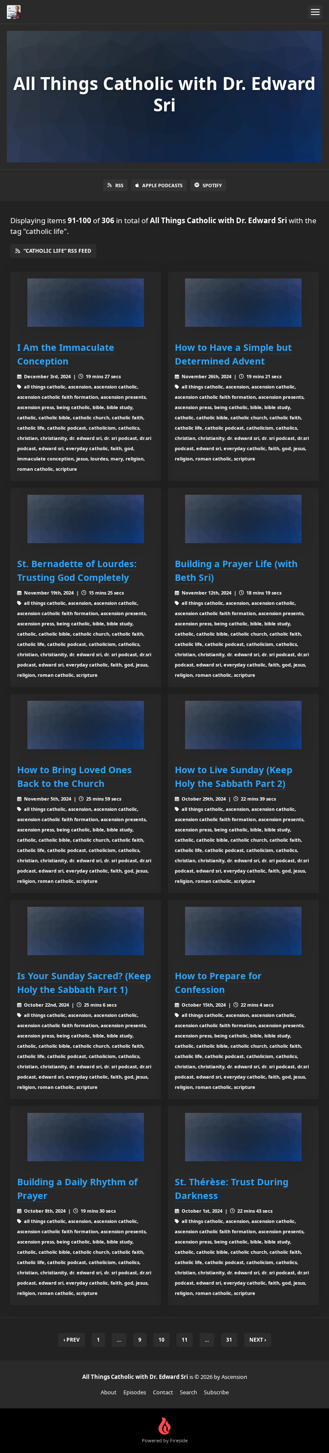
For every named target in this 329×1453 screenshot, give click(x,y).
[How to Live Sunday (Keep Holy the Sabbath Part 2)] (243, 725)
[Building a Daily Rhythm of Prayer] (85, 1137)
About (109, 1392)
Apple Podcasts (162, 185)
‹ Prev (71, 1339)
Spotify (212, 185)
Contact (163, 1392)
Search (188, 1392)
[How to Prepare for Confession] (243, 931)
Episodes (134, 1392)
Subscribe (216, 1392)
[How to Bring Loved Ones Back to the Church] (85, 725)
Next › (257, 1339)
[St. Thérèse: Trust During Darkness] (243, 1137)
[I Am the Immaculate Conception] (85, 302)
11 (185, 1339)
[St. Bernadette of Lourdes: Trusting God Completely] (85, 519)
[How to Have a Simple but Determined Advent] (243, 302)
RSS (119, 185)
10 (161, 1339)
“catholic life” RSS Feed (57, 250)
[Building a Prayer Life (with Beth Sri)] (243, 519)
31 (229, 1339)
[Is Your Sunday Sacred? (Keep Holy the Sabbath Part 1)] (85, 931)
